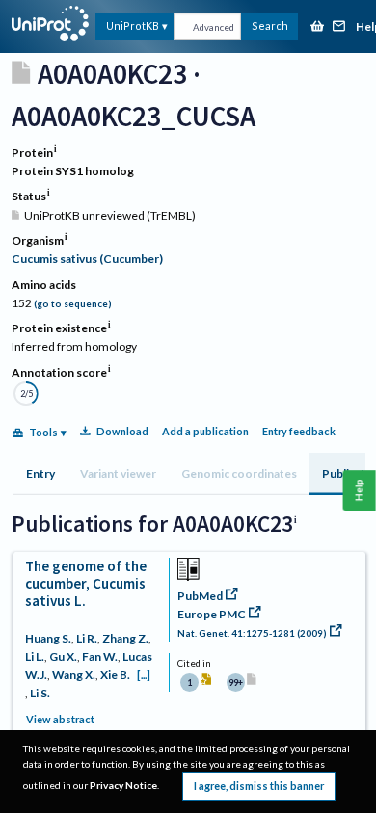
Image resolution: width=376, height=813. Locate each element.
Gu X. (63, 656)
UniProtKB (132, 25)
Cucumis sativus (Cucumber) (87, 258)
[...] (143, 675)
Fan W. (100, 656)
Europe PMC (211, 614)
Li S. (40, 693)
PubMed (200, 596)
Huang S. (48, 638)
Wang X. (73, 675)
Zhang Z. (125, 638)
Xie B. (115, 675)
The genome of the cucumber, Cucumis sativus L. (86, 583)
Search (270, 25)
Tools (43, 432)
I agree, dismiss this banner (259, 785)
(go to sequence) (73, 304)
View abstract (60, 719)
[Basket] (317, 27)
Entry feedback (299, 431)
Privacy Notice (123, 785)
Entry (40, 473)
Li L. (34, 656)
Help (359, 490)
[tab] (40, 474)
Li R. (86, 638)
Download (122, 431)
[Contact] (339, 27)
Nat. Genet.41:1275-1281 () (252, 633)
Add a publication (205, 431)
